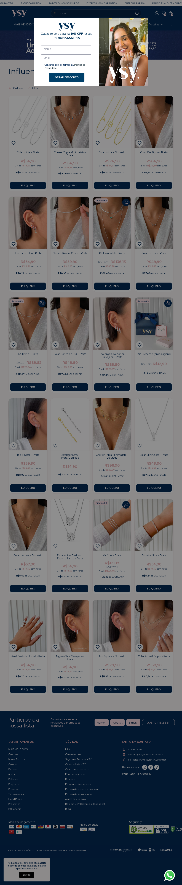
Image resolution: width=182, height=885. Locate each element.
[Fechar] (141, 24)
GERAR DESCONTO (67, 77)
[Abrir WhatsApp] (169, 875)
